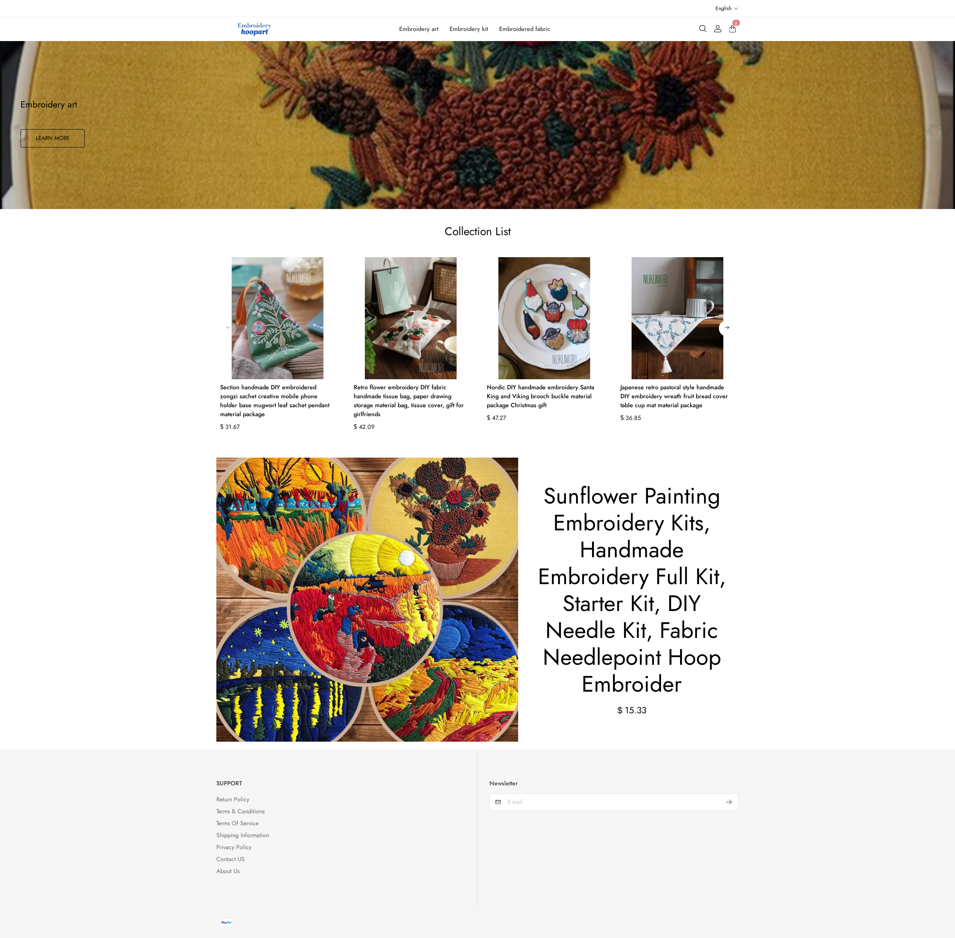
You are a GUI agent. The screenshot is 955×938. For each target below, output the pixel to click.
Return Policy (232, 799)
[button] (727, 8)
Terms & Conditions (240, 811)
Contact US (230, 859)
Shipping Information (242, 835)
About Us (227, 871)
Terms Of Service (237, 823)
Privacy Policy (233, 847)
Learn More (52, 138)
